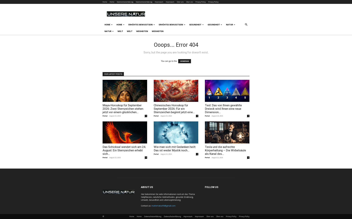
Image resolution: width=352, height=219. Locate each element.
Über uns (180, 2)
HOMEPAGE (184, 61)
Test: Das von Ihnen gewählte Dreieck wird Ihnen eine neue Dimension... (223, 109)
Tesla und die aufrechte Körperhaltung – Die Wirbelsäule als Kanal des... (225, 150)
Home (105, 2)
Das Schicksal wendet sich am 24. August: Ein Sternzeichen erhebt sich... (124, 150)
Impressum (159, 2)
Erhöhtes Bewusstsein (140, 24)
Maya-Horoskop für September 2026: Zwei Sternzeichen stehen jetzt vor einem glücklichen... (123, 109)
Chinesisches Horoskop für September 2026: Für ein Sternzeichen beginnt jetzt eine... (174, 109)
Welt (120, 31)
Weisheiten (142, 31)
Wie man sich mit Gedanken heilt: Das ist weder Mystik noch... (175, 148)
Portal (105, 116)
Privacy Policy (201, 2)
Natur (229, 24)
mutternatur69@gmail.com (163, 205)
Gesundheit (195, 24)
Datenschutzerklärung (125, 2)
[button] (246, 25)
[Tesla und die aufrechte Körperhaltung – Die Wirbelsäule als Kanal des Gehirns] (227, 132)
